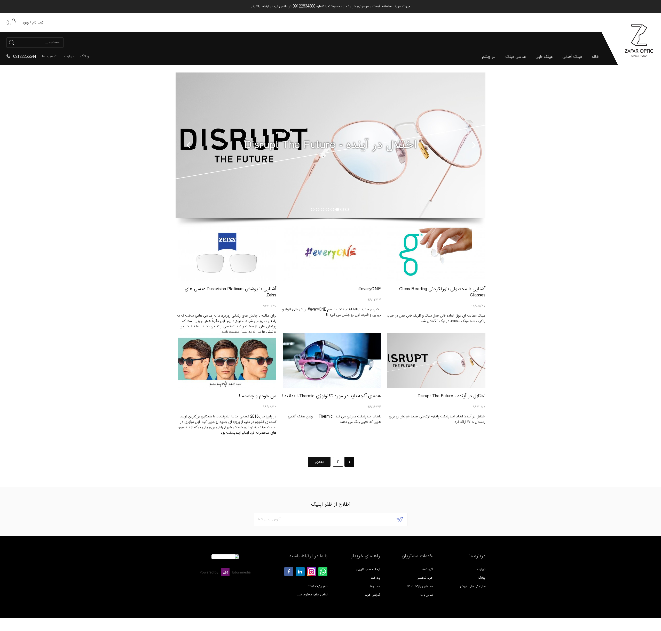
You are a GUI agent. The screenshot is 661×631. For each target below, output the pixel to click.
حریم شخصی (425, 577)
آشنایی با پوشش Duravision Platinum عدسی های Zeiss (230, 292)
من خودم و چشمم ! (257, 396)
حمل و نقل (374, 586)
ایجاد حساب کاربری (368, 569)
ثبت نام (37, 23)
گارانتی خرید (372, 594)
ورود (25, 23)
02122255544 (24, 57)
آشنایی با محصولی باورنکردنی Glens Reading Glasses (442, 292)
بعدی (319, 461)
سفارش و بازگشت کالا (420, 586)
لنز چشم (488, 57)
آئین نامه (427, 569)
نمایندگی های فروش (472, 586)
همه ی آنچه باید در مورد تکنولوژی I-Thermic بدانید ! (331, 396)
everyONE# (369, 289)
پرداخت (375, 577)
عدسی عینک (515, 57)
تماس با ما (49, 56)
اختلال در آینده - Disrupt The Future (451, 396)
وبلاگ (84, 56)
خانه (595, 57)
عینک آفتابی (572, 57)
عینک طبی (544, 57)
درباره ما (68, 56)
